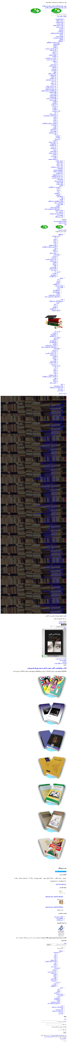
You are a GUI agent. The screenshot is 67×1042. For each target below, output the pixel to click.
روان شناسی (53, 75)
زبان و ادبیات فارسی (51, 87)
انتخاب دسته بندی (61, 16)
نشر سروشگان (59, 216)
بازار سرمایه (53, 50)
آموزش (61, 28)
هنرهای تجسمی (52, 159)
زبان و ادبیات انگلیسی (57, 176)
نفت (55, 134)
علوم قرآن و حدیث (51, 98)
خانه (65, 615)
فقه (62, 198)
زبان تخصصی (59, 173)
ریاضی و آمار (53, 114)
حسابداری (54, 69)
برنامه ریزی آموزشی (51, 58)
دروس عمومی (59, 160)
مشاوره (54, 107)
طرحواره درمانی (58, 181)
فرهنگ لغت (60, 196)
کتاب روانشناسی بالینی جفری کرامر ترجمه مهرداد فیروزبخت (46, 668)
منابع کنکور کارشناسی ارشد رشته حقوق (54, 896)
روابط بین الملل (52, 73)
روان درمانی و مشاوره (57, 167)
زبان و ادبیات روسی (51, 86)
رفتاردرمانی (60, 162)
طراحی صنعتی (53, 153)
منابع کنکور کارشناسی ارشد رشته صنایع (54, 907)
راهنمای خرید (59, 918)
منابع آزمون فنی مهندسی (56, 213)
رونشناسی (57, 193)
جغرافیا (55, 67)
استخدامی (60, 31)
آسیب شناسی (59, 22)
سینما (55, 149)
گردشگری (54, 104)
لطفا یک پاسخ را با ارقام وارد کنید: (58, 1027)
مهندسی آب (53, 131)
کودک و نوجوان (59, 210)
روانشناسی (60, 168)
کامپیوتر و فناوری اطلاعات (49, 123)
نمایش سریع (63, 660)
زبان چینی (54, 81)
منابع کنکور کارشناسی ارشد (52, 209)
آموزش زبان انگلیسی (54, 187)
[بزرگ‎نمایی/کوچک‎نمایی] (61, 1039)
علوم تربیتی (53, 93)
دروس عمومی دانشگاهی (53, 42)
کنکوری (58, 205)
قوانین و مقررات (58, 916)
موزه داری (54, 156)
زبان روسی (53, 83)
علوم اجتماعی (53, 92)
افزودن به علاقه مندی (60, 663)
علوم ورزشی (53, 100)
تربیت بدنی (54, 64)
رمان (58, 191)
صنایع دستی (53, 151)
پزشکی (61, 34)
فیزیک (55, 121)
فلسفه (55, 101)
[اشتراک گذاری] (64, 1039)
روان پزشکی (59, 163)
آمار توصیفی (59, 23)
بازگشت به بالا (63, 1038)
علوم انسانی (56, 44)
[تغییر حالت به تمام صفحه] (62, 1039)
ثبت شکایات (60, 919)
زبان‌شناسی (53, 148)
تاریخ (55, 62)
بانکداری (54, 56)
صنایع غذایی (60, 179)
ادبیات (58, 188)
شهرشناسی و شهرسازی (50, 115)
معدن (55, 126)
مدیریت (54, 106)
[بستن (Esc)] (65, 1039)
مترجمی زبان (59, 212)
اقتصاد (55, 45)
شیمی (55, 117)
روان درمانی (59, 165)
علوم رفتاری (59, 184)
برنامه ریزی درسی (51, 59)
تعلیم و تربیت (59, 36)
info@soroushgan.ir (61, 884)
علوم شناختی (53, 97)
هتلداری (54, 109)
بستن (65, 943)
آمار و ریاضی (59, 27)
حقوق (55, 72)
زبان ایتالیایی (53, 78)
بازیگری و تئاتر (53, 142)
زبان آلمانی (54, 76)
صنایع (55, 118)
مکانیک (55, 128)
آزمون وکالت (59, 20)
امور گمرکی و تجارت (51, 48)
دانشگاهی (60, 41)
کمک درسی (60, 204)
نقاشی (55, 157)
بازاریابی (54, 51)
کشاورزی (54, 125)
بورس (58, 190)
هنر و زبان (57, 139)
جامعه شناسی (53, 65)
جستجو (64, 219)
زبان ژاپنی (54, 84)
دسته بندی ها (62, 401)
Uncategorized (59, 19)
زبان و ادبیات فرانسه (51, 89)
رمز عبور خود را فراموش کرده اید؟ (58, 1035)
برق (55, 112)
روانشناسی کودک (58, 170)
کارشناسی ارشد (58, 202)
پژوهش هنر (53, 143)
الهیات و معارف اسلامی (56, 33)
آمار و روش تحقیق (58, 25)
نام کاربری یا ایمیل (61, 1021)
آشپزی (55, 140)
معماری (58, 137)
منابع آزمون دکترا (55, 207)
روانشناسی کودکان (58, 171)
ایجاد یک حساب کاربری (49, 1036)
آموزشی (61, 30)
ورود (65, 1032)
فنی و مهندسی (56, 111)
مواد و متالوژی (53, 132)
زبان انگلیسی (53, 145)
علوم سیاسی (53, 95)
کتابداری (54, 103)
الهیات (55, 47)
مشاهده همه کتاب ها (60, 871)
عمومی (61, 185)
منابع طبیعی (53, 129)
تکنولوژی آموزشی (58, 37)
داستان (61, 39)
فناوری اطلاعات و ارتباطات (55, 201)
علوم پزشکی (59, 182)
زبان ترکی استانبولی (51, 79)
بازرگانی (54, 53)
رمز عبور (64, 1024)
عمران (55, 120)
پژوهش (55, 61)
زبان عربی (54, 146)
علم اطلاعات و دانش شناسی (49, 90)
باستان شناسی (53, 55)
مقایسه (64, 661)
